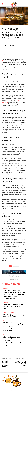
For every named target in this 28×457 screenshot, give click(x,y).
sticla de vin (15, 265)
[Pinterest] (21, 53)
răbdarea (4, 61)
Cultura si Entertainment (9, 312)
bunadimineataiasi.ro (7, 454)
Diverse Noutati (5, 42)
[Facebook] (14, 53)
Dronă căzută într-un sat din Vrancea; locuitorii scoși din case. (13, 306)
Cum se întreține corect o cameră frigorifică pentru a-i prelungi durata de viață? (20, 362)
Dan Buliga (5, 45)
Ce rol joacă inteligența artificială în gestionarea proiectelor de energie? (6, 363)
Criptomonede (22, 277)
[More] (24, 53)
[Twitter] (17, 53)
